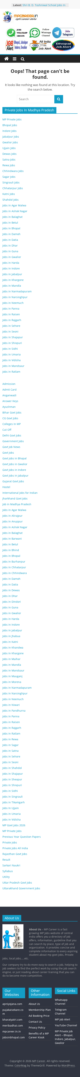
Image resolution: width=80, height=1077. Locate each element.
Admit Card (9, 389)
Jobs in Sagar (10, 745)
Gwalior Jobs (10, 142)
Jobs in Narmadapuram (17, 291)
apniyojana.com (12, 1004)
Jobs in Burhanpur (13, 561)
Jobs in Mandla (11, 285)
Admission (8, 384)
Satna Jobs (8, 159)
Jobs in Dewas (11, 590)
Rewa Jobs (8, 165)
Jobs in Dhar (10, 245)
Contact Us (35, 1021)
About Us (34, 1004)
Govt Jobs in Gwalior (14, 464)
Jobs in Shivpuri (12, 343)
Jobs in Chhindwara (14, 573)
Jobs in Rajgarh (11, 320)
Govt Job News (11, 447)
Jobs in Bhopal (11, 228)
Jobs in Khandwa (12, 647)
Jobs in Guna (10, 251)
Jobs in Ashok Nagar (14, 211)
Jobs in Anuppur (12, 521)
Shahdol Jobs (10, 199)
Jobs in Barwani (12, 538)
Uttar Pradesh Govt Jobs (17, 882)
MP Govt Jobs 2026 (13, 825)
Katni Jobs (8, 194)
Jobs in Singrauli (12, 796)
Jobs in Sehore (11, 326)
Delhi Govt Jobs (11, 435)
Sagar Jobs (8, 176)
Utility (6, 877)
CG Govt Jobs (10, 418)
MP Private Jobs (12, 119)
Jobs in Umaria (11, 354)
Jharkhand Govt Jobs (15, 498)
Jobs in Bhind (10, 550)
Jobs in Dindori (11, 601)
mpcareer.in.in (11, 1031)
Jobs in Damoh (11, 234)
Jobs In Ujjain (10, 808)
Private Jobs (9, 842)
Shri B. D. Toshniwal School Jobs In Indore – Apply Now (44, 7)
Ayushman (9, 406)
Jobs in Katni (10, 642)
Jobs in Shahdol (12, 768)
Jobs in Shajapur (12, 337)
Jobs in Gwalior (11, 257)
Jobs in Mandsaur (13, 366)
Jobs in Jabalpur (12, 274)
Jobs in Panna (10, 308)
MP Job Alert (62, 1019)
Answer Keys (10, 401)
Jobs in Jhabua (11, 636)
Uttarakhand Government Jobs (21, 888)
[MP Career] (6, 59)
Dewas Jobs (9, 154)
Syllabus (7, 871)
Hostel (6, 487)
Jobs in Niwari (11, 705)
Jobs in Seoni (10, 331)
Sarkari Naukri (11, 865)
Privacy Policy (37, 1027)
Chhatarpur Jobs (12, 188)
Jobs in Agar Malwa (14, 205)
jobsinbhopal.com (13, 1037)
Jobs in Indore (11, 268)
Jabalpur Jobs (10, 136)
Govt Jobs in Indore (14, 470)
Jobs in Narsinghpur (15, 297)
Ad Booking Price (39, 1015)
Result (6, 859)
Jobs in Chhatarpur (14, 567)
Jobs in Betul (10, 222)
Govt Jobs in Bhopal (14, 458)
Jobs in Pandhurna (13, 710)
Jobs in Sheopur (12, 779)
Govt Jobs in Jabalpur (15, 475)
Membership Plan (40, 1010)
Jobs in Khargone (13, 280)
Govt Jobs (8, 452)
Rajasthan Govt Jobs (14, 854)
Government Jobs (13, 441)
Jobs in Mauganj (12, 676)
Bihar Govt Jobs (11, 412)
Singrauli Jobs (11, 182)
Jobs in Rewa (10, 739)
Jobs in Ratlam (11, 371)
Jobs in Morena (11, 682)
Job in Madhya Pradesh (16, 504)
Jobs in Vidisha (11, 360)
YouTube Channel (66, 1025)
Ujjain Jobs (9, 148)
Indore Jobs (9, 131)
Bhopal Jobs (9, 125)
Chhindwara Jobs (13, 171)
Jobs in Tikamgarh (13, 802)
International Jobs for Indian (20, 492)
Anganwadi (9, 395)
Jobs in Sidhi (10, 348)
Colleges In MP (11, 424)
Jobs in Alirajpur (12, 515)
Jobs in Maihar (11, 659)
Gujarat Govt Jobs (13, 481)
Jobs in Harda (10, 262)
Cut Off (6, 429)
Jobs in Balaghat (12, 217)
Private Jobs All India (15, 848)
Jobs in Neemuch (13, 303)
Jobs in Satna (10, 750)
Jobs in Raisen (11, 314)
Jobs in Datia (10, 240)
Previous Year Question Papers (21, 836)
